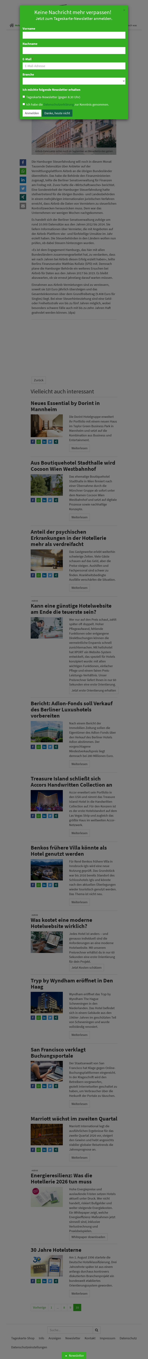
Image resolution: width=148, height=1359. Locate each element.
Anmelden (32, 113)
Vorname (29, 28)
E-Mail (28, 59)
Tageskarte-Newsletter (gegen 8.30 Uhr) (53, 97)
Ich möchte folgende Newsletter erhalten (51, 90)
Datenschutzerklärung (58, 104)
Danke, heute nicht (57, 113)
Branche (28, 74)
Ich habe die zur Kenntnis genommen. (67, 104)
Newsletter (76, 1355)
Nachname (30, 44)
